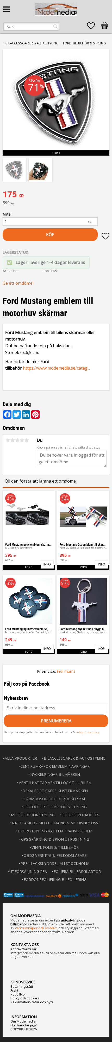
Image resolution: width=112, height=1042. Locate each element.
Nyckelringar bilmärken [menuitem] (55, 774)
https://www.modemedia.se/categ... (56, 368)
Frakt (14, 990)
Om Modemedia (23, 1021)
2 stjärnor (12, 440)
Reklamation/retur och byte (32, 1002)
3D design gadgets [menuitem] (80, 814)
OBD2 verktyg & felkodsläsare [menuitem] (55, 855)
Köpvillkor (18, 994)
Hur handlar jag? (23, 1025)
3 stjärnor (17, 440)
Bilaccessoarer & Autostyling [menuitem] (74, 758)
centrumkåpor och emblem (36, 928)
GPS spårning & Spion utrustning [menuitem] (55, 839)
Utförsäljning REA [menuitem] (28, 871)
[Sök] (55, 26)
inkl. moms (66, 671)
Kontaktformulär (23, 949)
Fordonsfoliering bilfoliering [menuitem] (55, 879)
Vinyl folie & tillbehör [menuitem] (55, 847)
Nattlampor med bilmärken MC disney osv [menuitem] (55, 822)
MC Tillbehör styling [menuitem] (33, 814)
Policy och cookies (24, 998)
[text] (56, 195)
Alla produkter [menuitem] (21, 758)
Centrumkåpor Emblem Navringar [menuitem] (55, 766)
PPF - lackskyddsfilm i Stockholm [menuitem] (55, 863)
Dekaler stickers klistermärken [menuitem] (55, 790)
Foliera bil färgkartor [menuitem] (77, 871)
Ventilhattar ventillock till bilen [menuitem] (55, 782)
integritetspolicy (87, 732)
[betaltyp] (56, 895)
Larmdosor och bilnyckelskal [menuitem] (55, 798)
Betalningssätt (21, 986)
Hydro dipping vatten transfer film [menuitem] (55, 831)
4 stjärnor (22, 440)
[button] (93, 26)
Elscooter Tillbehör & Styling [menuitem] (55, 806)
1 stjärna (7, 440)
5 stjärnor (26, 440)
